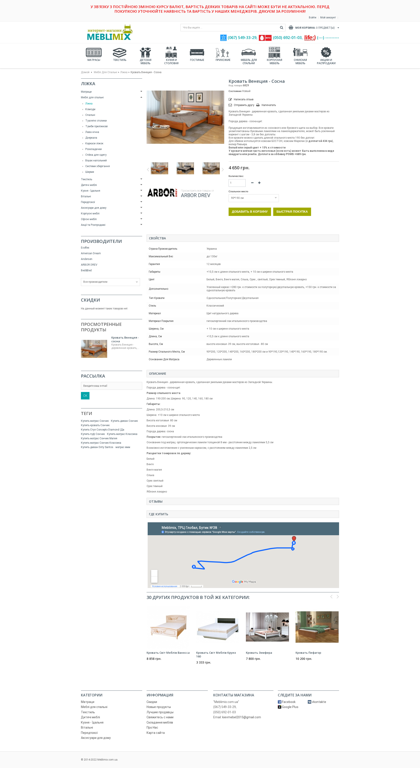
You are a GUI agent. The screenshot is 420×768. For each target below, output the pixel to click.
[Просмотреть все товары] (163, 193)
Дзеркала (91, 137)
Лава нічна (92, 132)
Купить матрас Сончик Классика (101, 442)
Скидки (90, 300)
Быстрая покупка (292, 211)
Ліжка (124, 72)
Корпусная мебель (274, 61)
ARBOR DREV (89, 264)
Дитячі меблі (89, 185)
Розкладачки (93, 149)
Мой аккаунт (328, 17)
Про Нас (152, 727)
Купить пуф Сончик (93, 434)
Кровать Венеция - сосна (125, 339)
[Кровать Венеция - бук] (159, 168)
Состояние (235, 91)
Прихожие (223, 60)
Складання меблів (160, 722)
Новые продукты (159, 707)
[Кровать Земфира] (267, 627)
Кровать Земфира (259, 653)
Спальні (90, 115)
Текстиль (119, 60)
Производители (101, 241)
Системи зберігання (97, 166)
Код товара (235, 85)
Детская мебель (145, 61)
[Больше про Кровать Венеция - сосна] (94, 349)
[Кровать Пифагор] (317, 627)
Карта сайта (156, 732)
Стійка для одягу (96, 154)
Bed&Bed (86, 270)
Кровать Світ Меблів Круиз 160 (216, 654)
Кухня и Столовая (171, 61)
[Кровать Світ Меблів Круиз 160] (217, 627)
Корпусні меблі (90, 213)
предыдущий (148, 169)
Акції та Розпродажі (93, 224)
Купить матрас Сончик (95, 420)
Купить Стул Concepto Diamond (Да (102, 429)
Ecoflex (85, 247)
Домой (85, 72)
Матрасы (94, 60)
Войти (312, 17)
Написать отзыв (243, 99)
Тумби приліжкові (96, 126)
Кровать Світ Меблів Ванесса (168, 653)
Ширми (89, 171)
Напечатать (269, 105)
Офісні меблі (89, 219)
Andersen (86, 259)
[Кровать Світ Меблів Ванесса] (168, 627)
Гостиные (197, 60)
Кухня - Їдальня (90, 190)
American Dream (91, 253)
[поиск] (281, 27)
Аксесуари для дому (93, 207)
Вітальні (86, 196)
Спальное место (239, 191)
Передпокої (88, 202)
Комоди (90, 109)
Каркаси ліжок (94, 143)
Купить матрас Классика (122, 434)
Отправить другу (244, 105)
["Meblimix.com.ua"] (108, 32)
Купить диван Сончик (124, 420)
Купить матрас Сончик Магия (99, 438)
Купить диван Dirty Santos (97, 447)
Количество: (236, 176)
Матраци (86, 91)
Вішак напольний (96, 160)
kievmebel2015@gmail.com (241, 717)
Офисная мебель (300, 61)
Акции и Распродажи (326, 61)
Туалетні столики (96, 120)
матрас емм (123, 447)
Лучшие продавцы (160, 712)
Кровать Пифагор (308, 653)
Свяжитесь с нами (160, 717)
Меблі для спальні (105, 72)
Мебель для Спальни (249, 61)
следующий (222, 169)
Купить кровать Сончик (95, 425)
